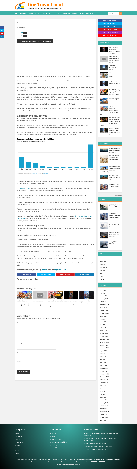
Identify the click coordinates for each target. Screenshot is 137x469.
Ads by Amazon (90, 282)
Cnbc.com (44, 269)
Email (19, 353)
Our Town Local (45, 4)
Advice (74, 13)
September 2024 (104, 313)
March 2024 (103, 330)
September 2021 (104, 417)
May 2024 (102, 325)
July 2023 (102, 353)
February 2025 (104, 299)
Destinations (46, 13)
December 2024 (104, 304)
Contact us (53, 433)
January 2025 (104, 301)
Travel (37, 13)
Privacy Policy (53, 445)
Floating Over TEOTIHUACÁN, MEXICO (95, 443)
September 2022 (104, 382)
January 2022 (104, 405)
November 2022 (104, 377)
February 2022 (104, 403)
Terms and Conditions (56, 448)
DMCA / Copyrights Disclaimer (58, 442)
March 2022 (103, 400)
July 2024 (102, 319)
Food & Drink (65, 13)
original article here (60, 269)
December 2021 (104, 408)
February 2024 (104, 333)
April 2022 (103, 397)
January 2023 (104, 371)
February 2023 (104, 368)
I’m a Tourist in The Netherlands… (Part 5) (96, 449)
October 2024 (104, 310)
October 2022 (104, 379)
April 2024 (103, 327)
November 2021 (104, 411)
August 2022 (103, 385)
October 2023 (104, 345)
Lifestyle (56, 13)
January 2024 (104, 336)
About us (52, 436)
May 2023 (102, 359)
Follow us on (110, 20)
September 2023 (104, 348)
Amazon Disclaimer (55, 439)
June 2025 (103, 290)
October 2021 (104, 414)
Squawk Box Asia (25, 188)
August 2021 (103, 420)
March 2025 (103, 296)
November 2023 (104, 342)
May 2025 (102, 293)
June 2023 (103, 356)
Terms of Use (94, 461)
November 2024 (104, 307)
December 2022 (104, 374)
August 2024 (103, 316)
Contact (89, 13)
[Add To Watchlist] (25, 33)
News (31, 13)
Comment (20, 323)
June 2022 (103, 391)
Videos (81, 13)
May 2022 (102, 394)
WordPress (65, 464)
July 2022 (102, 388)
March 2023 (103, 365)
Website (19, 362)
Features (23, 13)
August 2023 (103, 351)
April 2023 (103, 362)
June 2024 (103, 322)
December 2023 (104, 339)
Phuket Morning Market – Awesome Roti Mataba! (98, 446)
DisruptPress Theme (74, 464)
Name (19, 344)
